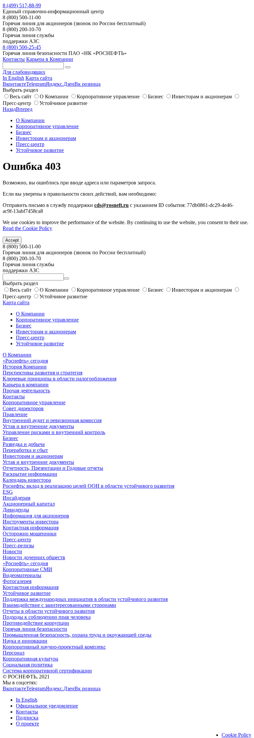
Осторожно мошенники (30, 533)
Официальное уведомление (47, 706)
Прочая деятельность (26, 390)
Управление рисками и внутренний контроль (54, 432)
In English (13, 78)
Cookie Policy (236, 735)
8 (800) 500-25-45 (22, 47)
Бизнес (155, 96)
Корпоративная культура (30, 659)
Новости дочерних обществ (34, 557)
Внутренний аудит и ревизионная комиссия (52, 420)
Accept (12, 240)
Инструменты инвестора (31, 521)
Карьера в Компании (49, 59)
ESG (8, 492)
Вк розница (87, 84)
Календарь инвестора (27, 480)
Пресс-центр (30, 144)
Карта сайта (38, 78)
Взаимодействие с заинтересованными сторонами (59, 605)
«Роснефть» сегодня (25, 361)
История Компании (25, 366)
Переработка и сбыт (25, 450)
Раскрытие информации (30, 474)
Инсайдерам (16, 498)
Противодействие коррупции (36, 623)
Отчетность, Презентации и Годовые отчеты (53, 468)
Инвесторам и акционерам (202, 96)
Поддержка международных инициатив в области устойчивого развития (85, 599)
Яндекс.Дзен (60, 84)
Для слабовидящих (24, 72)
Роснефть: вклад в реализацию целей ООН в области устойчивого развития (88, 486)
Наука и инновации (25, 641)
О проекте (27, 723)
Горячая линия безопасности (35, 629)
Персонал (13, 653)
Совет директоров (23, 408)
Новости (12, 551)
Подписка (27, 717)
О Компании (54, 96)
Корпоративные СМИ (27, 569)
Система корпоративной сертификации (47, 670)
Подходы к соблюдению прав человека (47, 617)
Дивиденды (16, 510)
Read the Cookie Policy (27, 228)
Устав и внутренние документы (38, 426)
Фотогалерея (17, 581)
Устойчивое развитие (63, 103)
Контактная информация (31, 527)
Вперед (24, 109)
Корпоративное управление (108, 96)
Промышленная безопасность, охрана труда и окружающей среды (77, 635)
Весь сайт (20, 96)
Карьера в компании (26, 384)
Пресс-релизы (18, 545)
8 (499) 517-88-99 (22, 5)
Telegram (36, 84)
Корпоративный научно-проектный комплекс (54, 647)
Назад (9, 109)
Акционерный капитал (29, 504)
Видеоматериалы (22, 575)
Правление (15, 414)
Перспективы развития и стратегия (42, 372)
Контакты (14, 59)
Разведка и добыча (24, 444)
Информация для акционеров (36, 515)
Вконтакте (14, 84)
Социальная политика (28, 664)
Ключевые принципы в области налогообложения (59, 378)
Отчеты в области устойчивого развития (49, 611)
